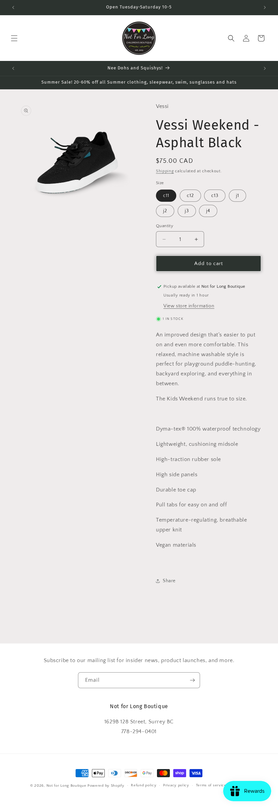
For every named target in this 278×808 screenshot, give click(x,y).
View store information (188, 306)
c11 (166, 195)
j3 (187, 211)
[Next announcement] (264, 7)
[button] (14, 38)
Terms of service (211, 785)
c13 (214, 195)
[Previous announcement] (13, 7)
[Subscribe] (192, 680)
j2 (165, 211)
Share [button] (169, 581)
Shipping (165, 171)
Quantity (164, 225)
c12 (190, 195)
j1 (237, 195)
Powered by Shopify (105, 786)
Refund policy (143, 785)
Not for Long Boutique (66, 786)
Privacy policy (176, 785)
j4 (208, 211)
